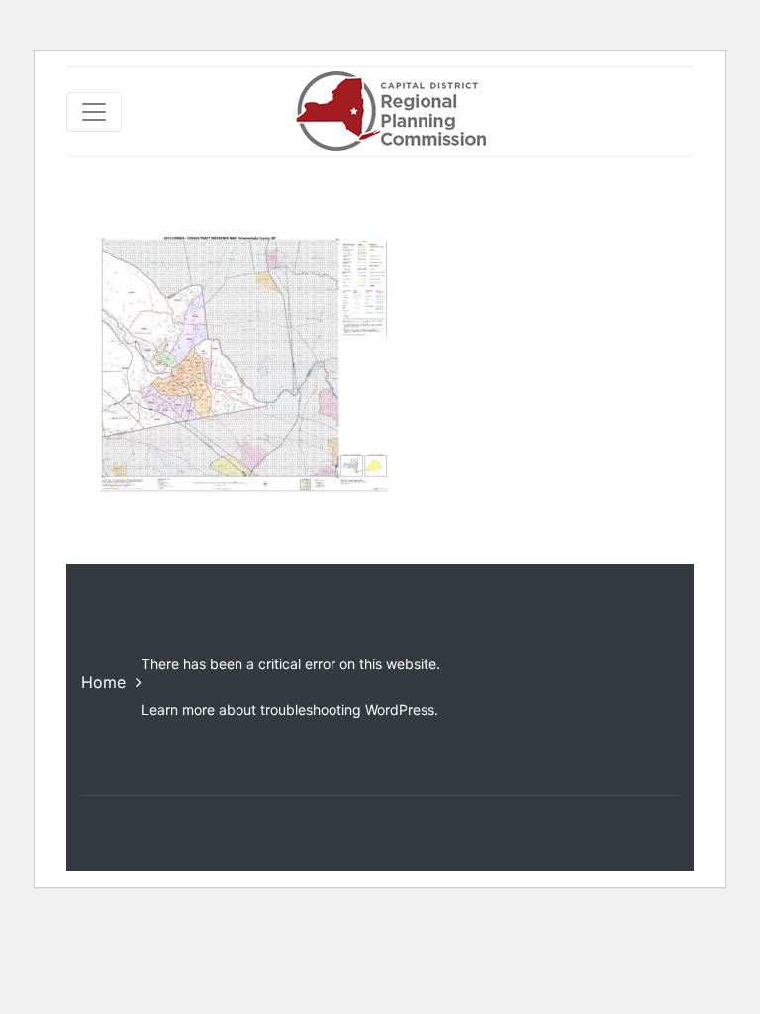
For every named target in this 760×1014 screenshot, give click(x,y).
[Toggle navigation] (94, 112)
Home (103, 682)
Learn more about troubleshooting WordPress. (290, 709)
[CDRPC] (390, 111)
